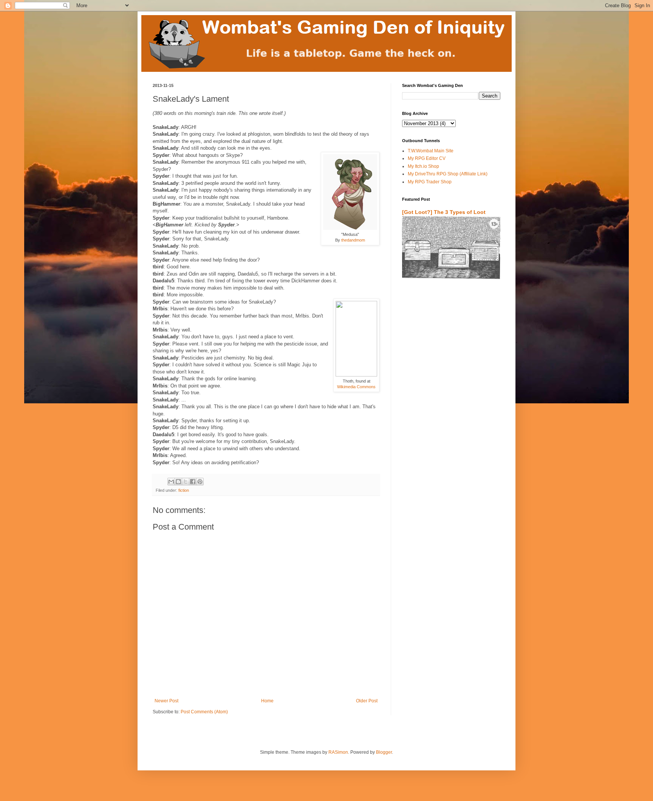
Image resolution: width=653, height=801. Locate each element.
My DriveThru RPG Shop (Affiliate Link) (447, 174)
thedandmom (353, 240)
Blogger (384, 752)
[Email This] (171, 481)
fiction (183, 490)
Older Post (367, 700)
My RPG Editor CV (427, 158)
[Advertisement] (446, 374)
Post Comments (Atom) (204, 711)
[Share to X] (185, 481)
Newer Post (166, 700)
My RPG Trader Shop (430, 181)
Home (267, 700)
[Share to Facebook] (193, 481)
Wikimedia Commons (356, 386)
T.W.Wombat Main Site (430, 150)
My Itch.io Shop (423, 166)
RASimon (338, 752)
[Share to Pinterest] (200, 481)
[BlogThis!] (178, 481)
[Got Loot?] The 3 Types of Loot (444, 212)
